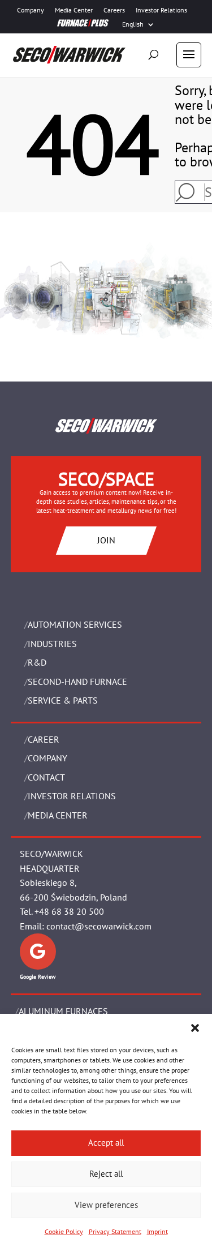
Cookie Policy (64, 1231)
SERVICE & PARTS (63, 700)
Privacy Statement (115, 1231)
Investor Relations (161, 10)
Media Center (74, 10)
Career (43, 739)
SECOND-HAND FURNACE (77, 681)
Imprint (157, 1231)
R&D (37, 662)
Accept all (106, 1142)
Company (30, 10)
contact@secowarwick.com (99, 926)
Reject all (106, 1173)
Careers (114, 10)
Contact (46, 777)
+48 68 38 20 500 (69, 911)
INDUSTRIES (52, 643)
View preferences (106, 1204)
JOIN (106, 540)
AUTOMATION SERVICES (75, 624)
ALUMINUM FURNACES (63, 1011)
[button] (195, 1028)
